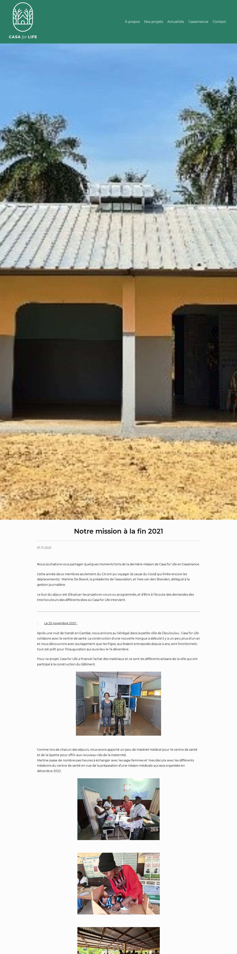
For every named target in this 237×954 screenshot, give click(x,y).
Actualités (175, 22)
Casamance (198, 22)
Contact (219, 22)
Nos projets (153, 22)
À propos (132, 22)
